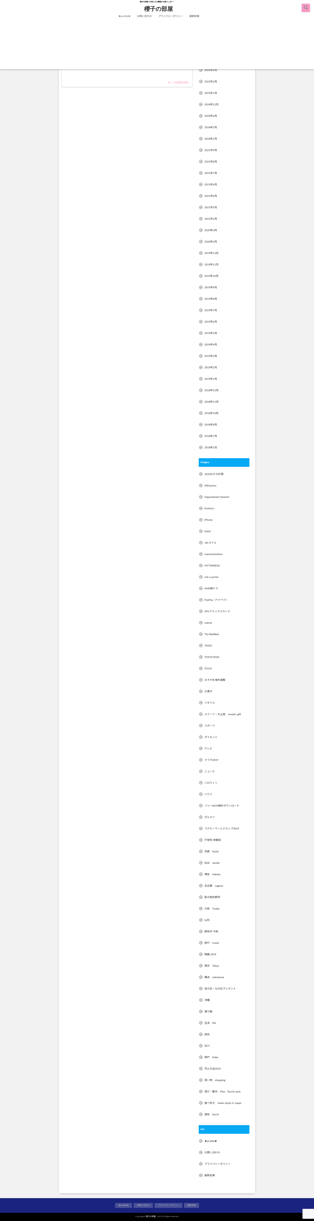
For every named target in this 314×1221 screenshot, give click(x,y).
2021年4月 (210, 196)
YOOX (208, 668)
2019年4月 (210, 344)
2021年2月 (210, 219)
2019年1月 (210, 379)
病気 (207, 1034)
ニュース (209, 771)
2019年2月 (210, 367)
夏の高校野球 (212, 897)
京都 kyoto (211, 851)
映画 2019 (210, 954)
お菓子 (208, 691)
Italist (207, 531)
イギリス (209, 703)
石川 (207, 1046)
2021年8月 (210, 161)
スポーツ (209, 725)
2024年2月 (210, 127)
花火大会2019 (212, 1068)
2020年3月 (210, 230)
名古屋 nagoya (213, 886)
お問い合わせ (144, 16)
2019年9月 (210, 287)
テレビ (208, 748)
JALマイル (210, 542)
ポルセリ (209, 817)
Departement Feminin (216, 497)
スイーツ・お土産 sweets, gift (222, 714)
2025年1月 (210, 93)
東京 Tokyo (211, 966)
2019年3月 (210, 356)
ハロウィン (211, 783)
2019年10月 (211, 276)
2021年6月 (210, 184)
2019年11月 (211, 264)
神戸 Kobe (211, 1057)
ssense (208, 623)
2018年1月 (210, 447)
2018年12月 (211, 390)
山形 (207, 920)
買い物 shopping (214, 1080)
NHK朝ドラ (211, 588)
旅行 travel (211, 943)
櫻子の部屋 (158, 8)
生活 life (210, 1023)
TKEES (208, 645)
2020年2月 (210, 241)
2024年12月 (211, 104)
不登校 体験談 (212, 840)
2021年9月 (210, 150)
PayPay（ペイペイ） (216, 600)
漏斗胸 (208, 1011)
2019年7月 (210, 310)
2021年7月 (210, 173)
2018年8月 (210, 424)
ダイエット (211, 737)
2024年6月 (210, 116)
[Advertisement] (157, 45)
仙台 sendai (212, 863)
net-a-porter (211, 577)
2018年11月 (211, 402)
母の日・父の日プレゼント (220, 988)
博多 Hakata (212, 874)
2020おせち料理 (213, 474)
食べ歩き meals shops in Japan (223, 1103)
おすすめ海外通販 (214, 680)
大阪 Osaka (211, 908)
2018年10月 (211, 413)
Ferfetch (209, 508)
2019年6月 (210, 321)
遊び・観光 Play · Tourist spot (222, 1091)
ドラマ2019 (211, 760)
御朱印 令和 (211, 931)
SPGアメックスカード (217, 611)
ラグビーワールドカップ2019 (221, 828)
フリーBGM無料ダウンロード (221, 805)
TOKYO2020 (211, 657)
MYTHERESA (212, 565)
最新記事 (194, 16)
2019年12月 (211, 253)
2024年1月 (210, 139)
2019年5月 (210, 333)
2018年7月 (210, 436)
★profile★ (124, 16)
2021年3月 (210, 207)
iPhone (208, 520)
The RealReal (211, 634)
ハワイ (208, 794)
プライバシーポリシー (170, 16)
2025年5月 (210, 70)
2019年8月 (210, 299)
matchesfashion (213, 554)
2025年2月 (210, 81)
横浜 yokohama (214, 977)
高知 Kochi (211, 1114)
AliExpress (210, 485)
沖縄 (207, 1000)
